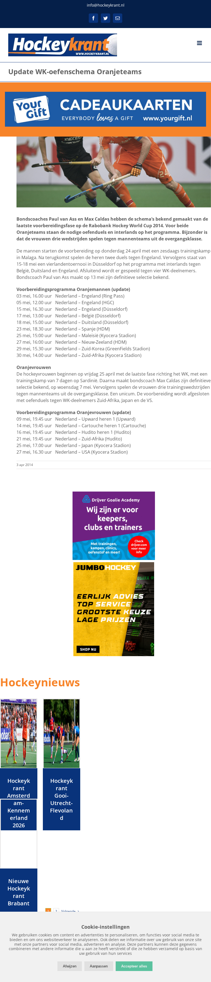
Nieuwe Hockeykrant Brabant (18, 892)
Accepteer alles (134, 966)
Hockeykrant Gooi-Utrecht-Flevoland (61, 799)
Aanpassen (99, 966)
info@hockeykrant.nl (105, 5)
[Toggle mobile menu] (200, 43)
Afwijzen (69, 966)
